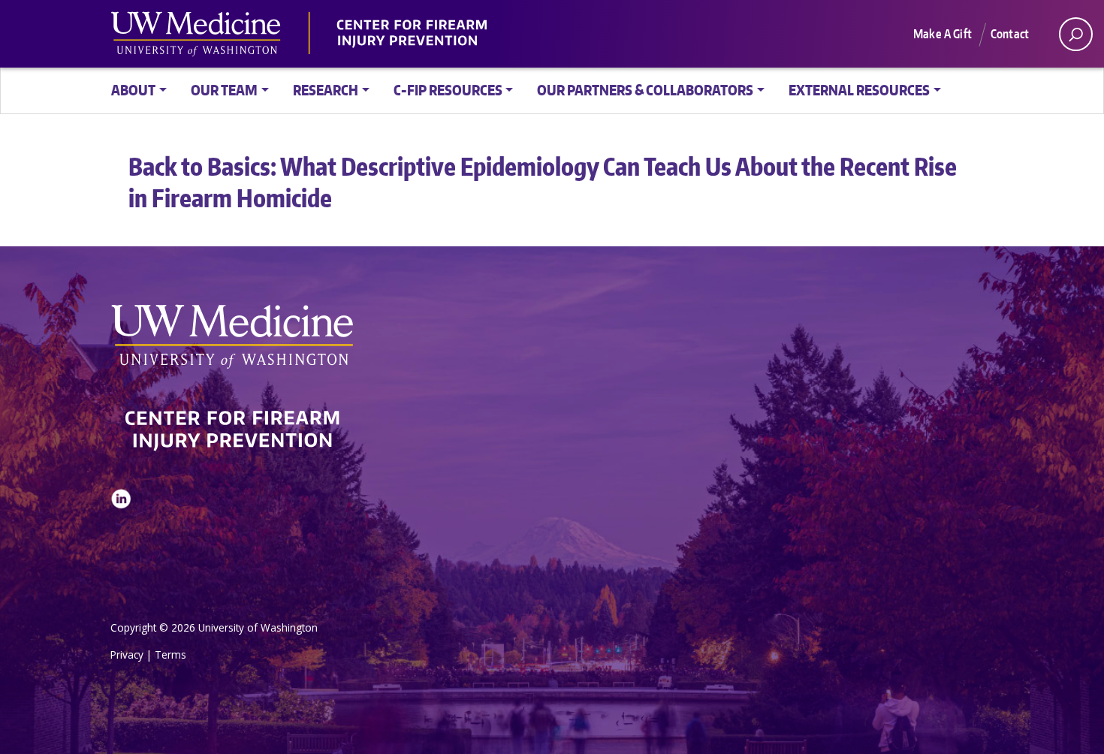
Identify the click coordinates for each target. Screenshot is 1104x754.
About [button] (133, 89)
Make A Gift (942, 33)
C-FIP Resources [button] (448, 89)
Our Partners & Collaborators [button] (645, 89)
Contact (1010, 33)
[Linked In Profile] (120, 536)
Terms (170, 654)
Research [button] (325, 89)
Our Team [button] (224, 89)
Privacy (126, 654)
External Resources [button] (859, 89)
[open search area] (1076, 34)
